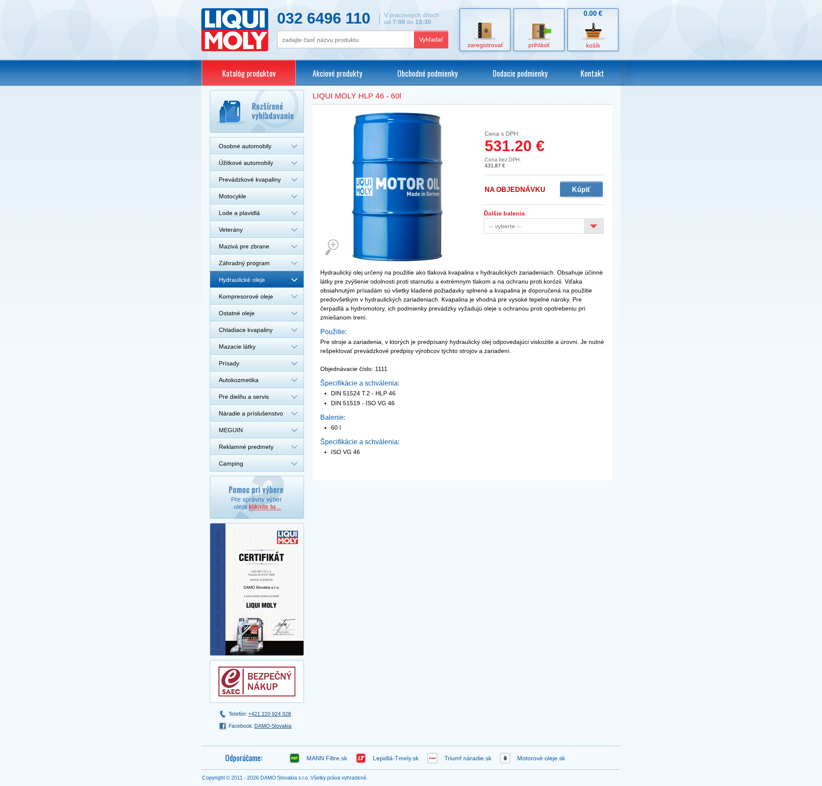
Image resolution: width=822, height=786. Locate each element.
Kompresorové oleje (246, 296)
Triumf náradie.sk (467, 758)
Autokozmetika (239, 380)
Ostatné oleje (237, 313)
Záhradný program (244, 263)
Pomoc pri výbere (257, 497)
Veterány (231, 229)
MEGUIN (231, 430)
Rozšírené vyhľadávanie (257, 111)
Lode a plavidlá (239, 212)
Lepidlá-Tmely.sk (396, 758)
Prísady (229, 363)
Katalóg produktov (249, 73)
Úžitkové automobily (246, 162)
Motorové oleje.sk (541, 758)
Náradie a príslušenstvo (251, 413)
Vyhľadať (431, 39)
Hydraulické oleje (242, 279)
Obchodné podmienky (427, 73)
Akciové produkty (337, 73)
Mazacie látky (237, 346)
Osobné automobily (245, 146)
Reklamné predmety (246, 446)
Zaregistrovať (485, 45)
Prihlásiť (539, 45)
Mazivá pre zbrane (244, 246)
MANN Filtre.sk (327, 758)
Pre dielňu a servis (244, 396)
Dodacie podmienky (520, 73)
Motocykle (232, 196)
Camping (231, 463)
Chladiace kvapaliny (246, 329)
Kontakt (592, 73)
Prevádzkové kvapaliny (250, 179)
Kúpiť (581, 189)
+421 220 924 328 (269, 714)
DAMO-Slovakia (273, 726)
